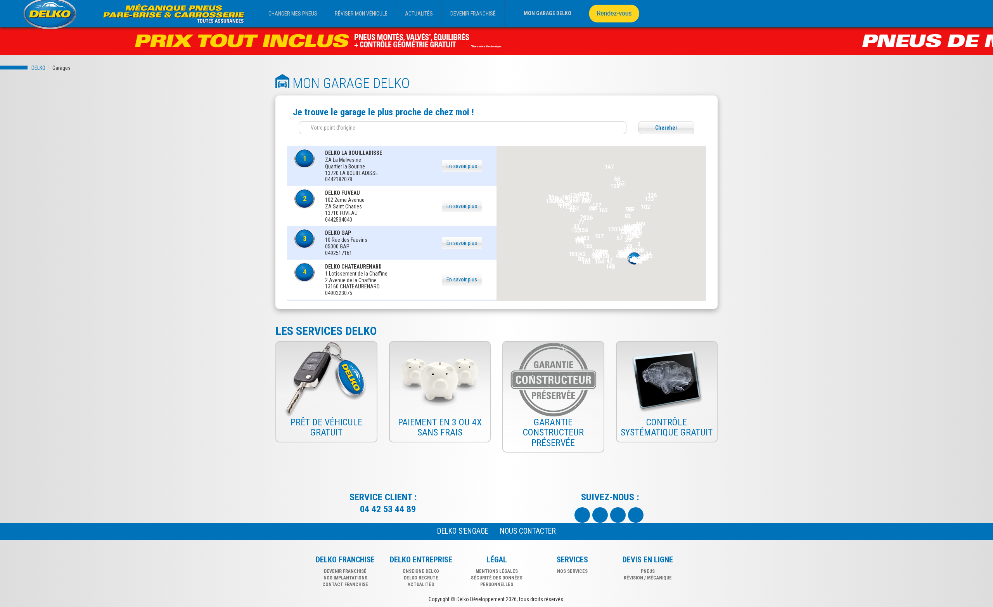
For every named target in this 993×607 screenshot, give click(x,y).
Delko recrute (421, 578)
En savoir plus (461, 166)
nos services (572, 571)
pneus (648, 571)
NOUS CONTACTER (528, 531)
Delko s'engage (462, 531)
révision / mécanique (648, 578)
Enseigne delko (421, 571)
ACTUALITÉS (419, 13)
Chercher (666, 128)
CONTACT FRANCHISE (345, 584)
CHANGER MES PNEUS (292, 13)
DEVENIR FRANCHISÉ (473, 13)
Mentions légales (497, 571)
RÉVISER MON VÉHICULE (361, 13)
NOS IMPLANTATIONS (345, 578)
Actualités (421, 584)
